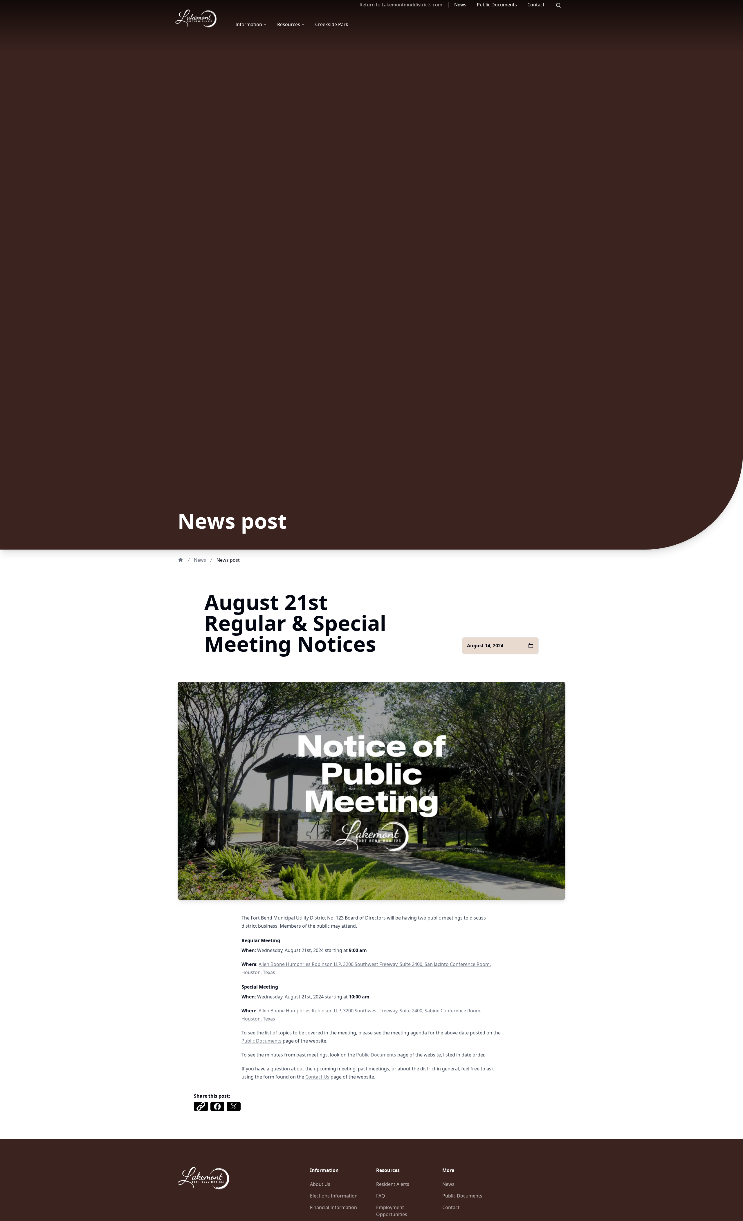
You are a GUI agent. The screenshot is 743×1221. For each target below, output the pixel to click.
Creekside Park (331, 24)
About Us (320, 1184)
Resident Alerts (392, 1184)
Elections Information (334, 1196)
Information (248, 24)
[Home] (180, 560)
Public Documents (497, 4)
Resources (288, 24)
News (460, 4)
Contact (535, 4)
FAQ (380, 1196)
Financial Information (333, 1207)
